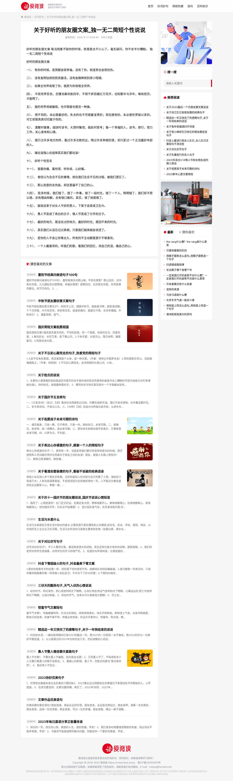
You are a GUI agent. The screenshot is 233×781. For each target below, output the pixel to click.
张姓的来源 (172, 289)
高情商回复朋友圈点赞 (36, 771)
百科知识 (202, 6)
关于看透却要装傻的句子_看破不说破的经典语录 (71, 471)
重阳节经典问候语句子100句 (57, 275)
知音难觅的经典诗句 (137, 774)
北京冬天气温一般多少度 (180, 300)
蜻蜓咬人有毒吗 (75, 771)
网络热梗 (177, 6)
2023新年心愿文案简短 (179, 174)
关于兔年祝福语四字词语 (180, 126)
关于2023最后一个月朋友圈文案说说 (187, 107)
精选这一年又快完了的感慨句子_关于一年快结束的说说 (75, 629)
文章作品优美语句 (50, 699)
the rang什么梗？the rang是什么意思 (186, 243)
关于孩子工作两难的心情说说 (172, 771)
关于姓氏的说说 (49, 375)
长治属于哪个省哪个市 (179, 269)
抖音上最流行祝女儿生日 (138, 771)
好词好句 (162, 6)
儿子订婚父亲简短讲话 (117, 774)
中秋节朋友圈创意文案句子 (56, 301)
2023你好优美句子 (51, 677)
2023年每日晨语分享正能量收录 (60, 721)
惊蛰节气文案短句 (50, 607)
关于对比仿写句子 (50, 541)
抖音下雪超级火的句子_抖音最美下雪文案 (66, 563)
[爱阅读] (32, 6)
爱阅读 (27, 16)
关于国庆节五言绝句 (52, 397)
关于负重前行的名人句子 (180, 154)
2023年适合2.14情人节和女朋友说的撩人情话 (187, 161)
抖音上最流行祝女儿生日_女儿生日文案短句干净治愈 (187, 142)
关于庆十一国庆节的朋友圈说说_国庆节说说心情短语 (74, 497)
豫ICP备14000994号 (149, 762)
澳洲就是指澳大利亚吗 (179, 314)
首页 (150, 6)
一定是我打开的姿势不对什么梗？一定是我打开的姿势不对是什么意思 (186, 277)
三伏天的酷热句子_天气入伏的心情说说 (65, 585)
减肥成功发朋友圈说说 (93, 771)
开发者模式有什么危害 (179, 284)
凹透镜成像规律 (175, 264)
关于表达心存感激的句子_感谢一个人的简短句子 (71, 445)
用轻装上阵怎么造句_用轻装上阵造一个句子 (187, 307)
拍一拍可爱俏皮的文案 (57, 771)
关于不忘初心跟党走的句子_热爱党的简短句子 (69, 353)
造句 (190, 6)
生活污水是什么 (49, 519)
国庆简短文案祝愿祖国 (53, 327)
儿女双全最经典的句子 (197, 771)
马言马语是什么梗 (176, 294)
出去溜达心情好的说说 (158, 774)
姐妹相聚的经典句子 (74, 774)
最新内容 (155, 771)
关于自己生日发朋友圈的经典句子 (185, 112)
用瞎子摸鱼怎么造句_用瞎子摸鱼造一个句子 (187, 257)
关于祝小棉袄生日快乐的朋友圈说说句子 (186, 133)
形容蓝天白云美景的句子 (115, 771)
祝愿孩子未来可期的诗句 (95, 774)
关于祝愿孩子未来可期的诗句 (58, 419)
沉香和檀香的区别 (176, 250)
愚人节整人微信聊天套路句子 (58, 651)
